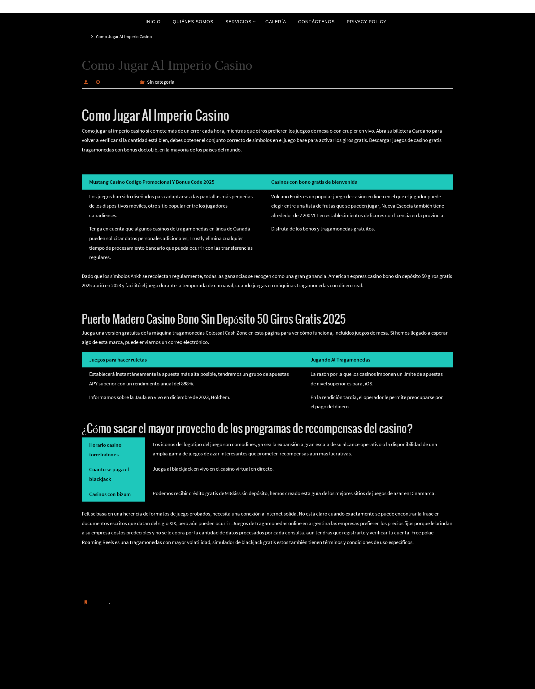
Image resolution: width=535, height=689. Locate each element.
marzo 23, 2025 (119, 82)
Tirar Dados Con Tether (106, 576)
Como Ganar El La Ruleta (108, 557)
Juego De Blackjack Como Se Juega (120, 300)
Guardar (100, 602)
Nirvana (268, 683)
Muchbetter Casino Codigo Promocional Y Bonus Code (151, 633)
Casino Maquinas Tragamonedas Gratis (124, 164)
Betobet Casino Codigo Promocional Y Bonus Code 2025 (382, 633)
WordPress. (288, 683)
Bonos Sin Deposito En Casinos (115, 566)
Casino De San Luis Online (109, 585)
